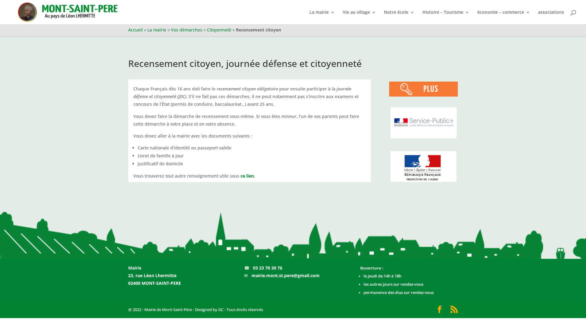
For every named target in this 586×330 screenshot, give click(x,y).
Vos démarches (186, 30)
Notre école (396, 12)
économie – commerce (500, 12)
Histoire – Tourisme (442, 12)
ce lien (247, 176)
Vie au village (356, 12)
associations (551, 12)
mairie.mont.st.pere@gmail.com (285, 275)
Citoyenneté (219, 30)
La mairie (319, 12)
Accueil (135, 30)
